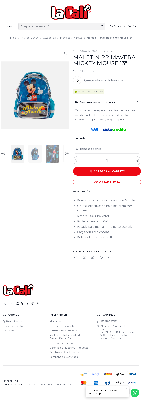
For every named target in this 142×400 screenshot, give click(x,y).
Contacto (8, 330)
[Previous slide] (3, 153)
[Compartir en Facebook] (76, 258)
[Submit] (102, 26)
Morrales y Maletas (71, 38)
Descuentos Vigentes (63, 326)
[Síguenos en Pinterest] (37, 303)
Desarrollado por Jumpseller (56, 384)
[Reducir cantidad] (76, 160)
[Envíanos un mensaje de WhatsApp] (135, 393)
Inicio (13, 38)
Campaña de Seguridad (64, 357)
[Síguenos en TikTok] (32, 303)
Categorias (49, 38)
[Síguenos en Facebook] (22, 303)
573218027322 (109, 321)
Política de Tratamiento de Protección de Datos (65, 337)
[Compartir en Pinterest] (101, 258)
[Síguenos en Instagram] (17, 303)
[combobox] (61, 26)
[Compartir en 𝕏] (84, 258)
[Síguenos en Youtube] (27, 303)
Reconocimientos (13, 326)
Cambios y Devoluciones (64, 352)
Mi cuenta (56, 321)
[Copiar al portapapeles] (109, 258)
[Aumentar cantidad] (138, 160)
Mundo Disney (29, 38)
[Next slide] (66, 153)
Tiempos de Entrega (62, 343)
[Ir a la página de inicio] (71, 12)
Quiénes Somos (12, 321)
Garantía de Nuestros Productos (69, 347)
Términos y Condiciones (64, 330)
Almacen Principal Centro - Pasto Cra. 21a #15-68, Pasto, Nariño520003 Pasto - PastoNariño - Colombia (117, 332)
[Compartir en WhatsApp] (93, 258)
